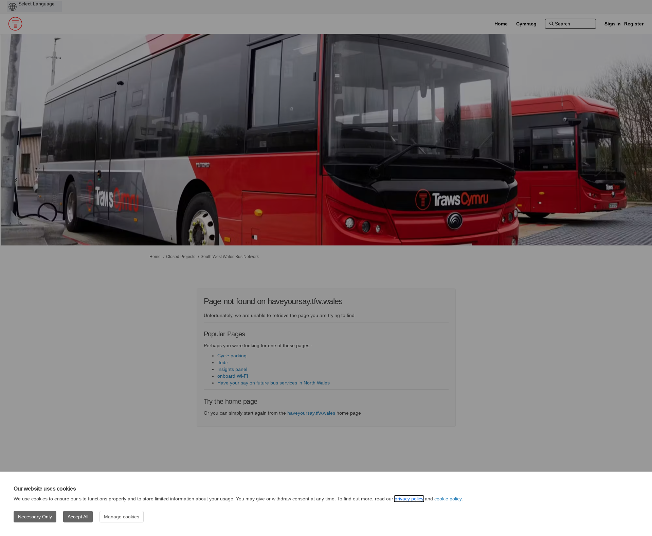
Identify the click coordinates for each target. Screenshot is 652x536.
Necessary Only (35, 516)
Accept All (78, 516)
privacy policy (409, 498)
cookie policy (447, 498)
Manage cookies (121, 516)
